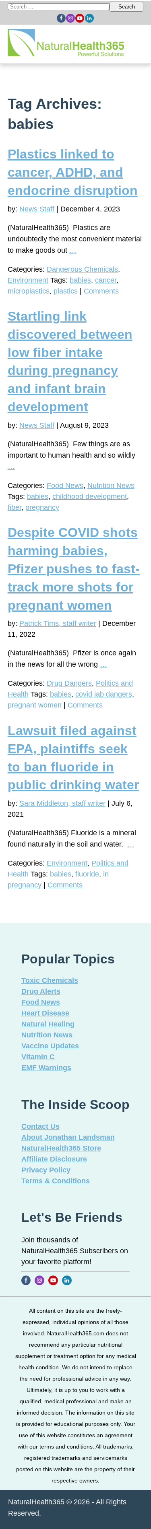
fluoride (87, 874)
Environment (28, 280)
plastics (66, 291)
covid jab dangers (103, 694)
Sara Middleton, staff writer (62, 803)
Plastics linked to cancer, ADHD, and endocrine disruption (73, 172)
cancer (105, 280)
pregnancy (42, 507)
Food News (65, 486)
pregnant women (35, 705)
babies (80, 280)
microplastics (29, 291)
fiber (14, 507)
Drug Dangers (69, 683)
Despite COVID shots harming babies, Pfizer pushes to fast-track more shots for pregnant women (74, 568)
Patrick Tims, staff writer (57, 623)
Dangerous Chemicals (82, 269)
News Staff (36, 209)
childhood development (89, 496)
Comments (101, 291)
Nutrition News (110, 486)
